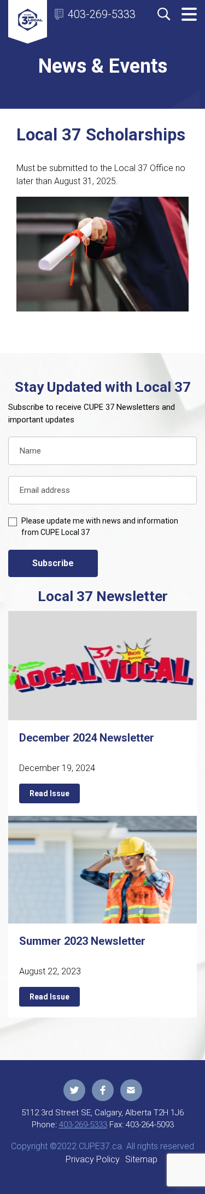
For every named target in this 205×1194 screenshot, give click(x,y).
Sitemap (141, 1159)
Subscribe (53, 563)
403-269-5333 (102, 14)
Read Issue (49, 793)
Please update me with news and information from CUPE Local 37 (99, 526)
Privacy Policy (93, 1159)
